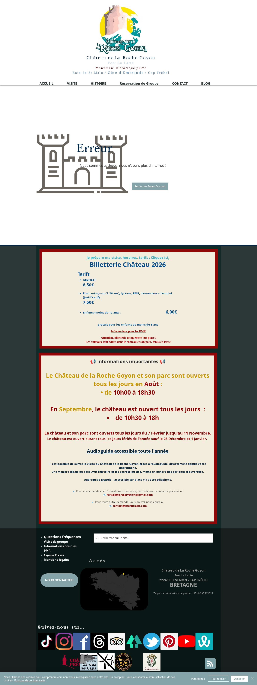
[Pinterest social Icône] (169, 641)
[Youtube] (186, 641)
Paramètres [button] (198, 678)
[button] (150, 186)
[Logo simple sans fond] (71, 662)
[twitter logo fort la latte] (151, 641)
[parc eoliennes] (106, 662)
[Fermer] (252, 678)
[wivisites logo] (204, 641)
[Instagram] (64, 641)
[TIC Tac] (46, 641)
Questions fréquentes (62, 536)
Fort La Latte (121, 63)
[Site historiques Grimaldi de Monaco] (151, 662)
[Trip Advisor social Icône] (116, 641)
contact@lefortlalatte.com (130, 506)
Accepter (239, 678)
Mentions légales (56, 560)
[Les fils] (99, 641)
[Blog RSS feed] (210, 663)
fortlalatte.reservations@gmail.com (130, 494)
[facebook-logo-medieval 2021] (81, 641)
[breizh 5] (123, 662)
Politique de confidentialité (29, 680)
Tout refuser (218, 678)
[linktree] (134, 641)
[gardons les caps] (88, 662)
